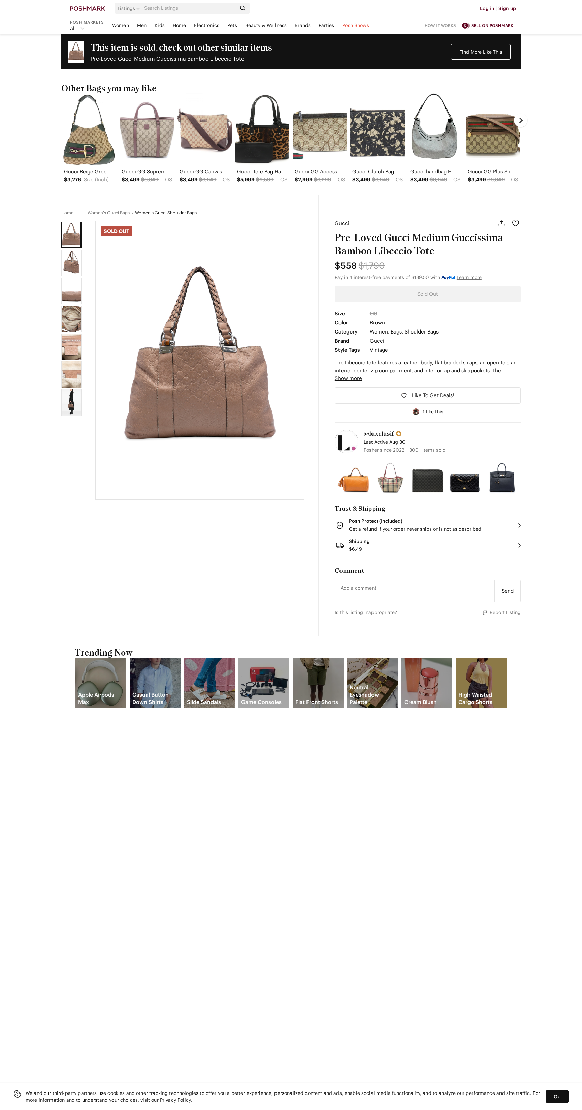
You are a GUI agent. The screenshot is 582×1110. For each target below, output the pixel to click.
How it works (440, 25)
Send (508, 591)
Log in (487, 8)
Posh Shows (355, 25)
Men (142, 25)
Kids (160, 25)
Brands (303, 25)
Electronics (206, 25)
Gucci (342, 223)
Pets (232, 25)
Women (120, 25)
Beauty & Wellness (266, 25)
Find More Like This (480, 52)
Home (179, 25)
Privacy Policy (175, 1100)
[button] (130, 8)
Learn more (469, 277)
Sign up (507, 8)
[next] (520, 120)
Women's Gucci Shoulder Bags (166, 213)
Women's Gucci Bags (109, 213)
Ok (557, 1096)
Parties (326, 25)
